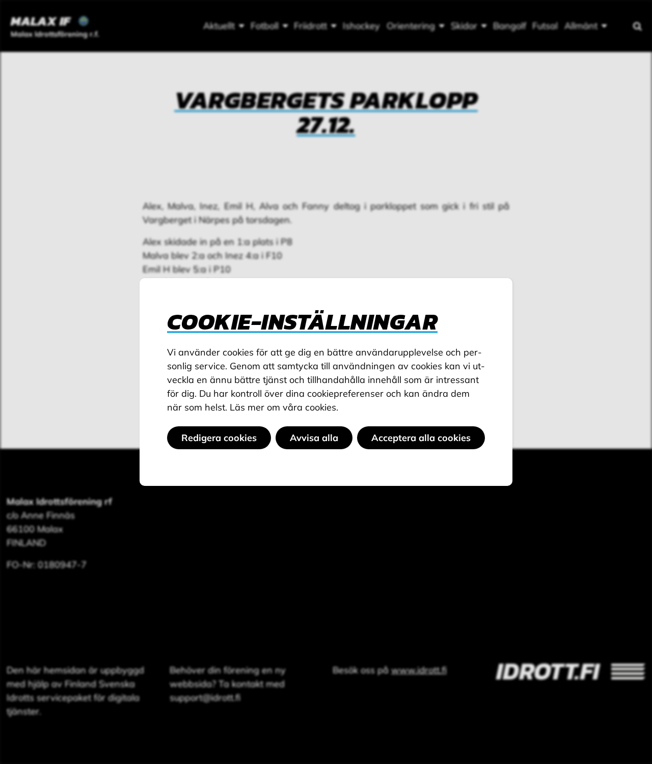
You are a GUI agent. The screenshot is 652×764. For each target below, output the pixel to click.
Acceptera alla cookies (421, 438)
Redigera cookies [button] (219, 438)
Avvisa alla (314, 438)
